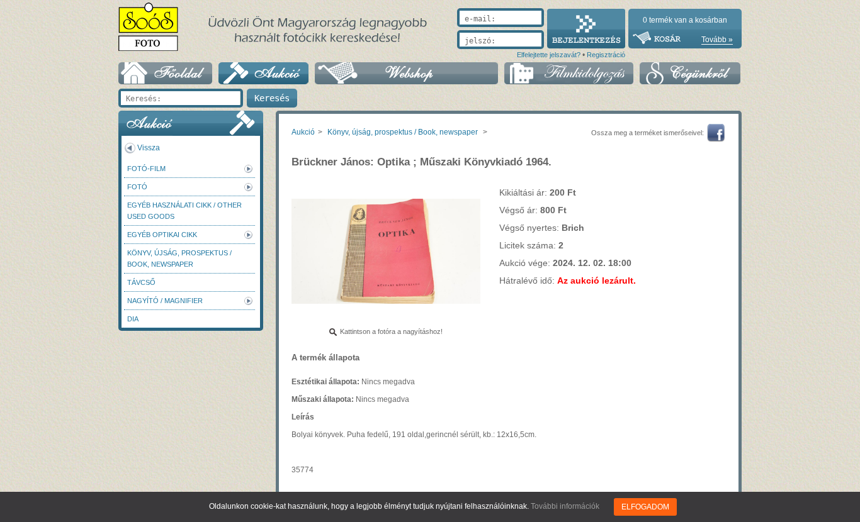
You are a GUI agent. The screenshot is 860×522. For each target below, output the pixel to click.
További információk (565, 506)
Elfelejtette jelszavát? (548, 54)
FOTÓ (137, 187)
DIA (133, 319)
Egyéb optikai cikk (162, 234)
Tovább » (717, 39)
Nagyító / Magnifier (165, 300)
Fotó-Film (146, 168)
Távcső (141, 282)
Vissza (148, 147)
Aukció (303, 132)
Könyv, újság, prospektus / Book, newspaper (179, 258)
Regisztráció (606, 54)
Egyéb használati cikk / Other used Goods (184, 210)
